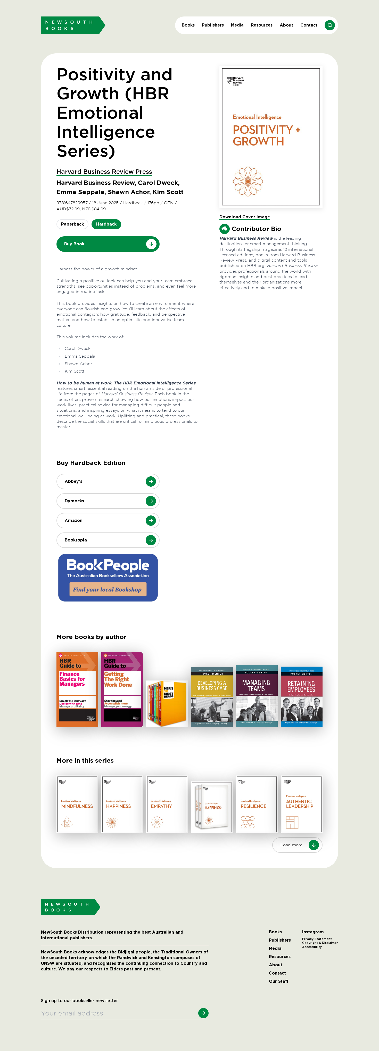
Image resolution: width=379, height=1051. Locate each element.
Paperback (72, 224)
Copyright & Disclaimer (320, 942)
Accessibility (312, 947)
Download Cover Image (244, 217)
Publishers (213, 25)
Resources (262, 25)
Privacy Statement (317, 939)
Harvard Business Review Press (104, 172)
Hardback (106, 224)
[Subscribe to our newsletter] (203, 1013)
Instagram (313, 932)
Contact (308, 25)
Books (188, 25)
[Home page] (73, 25)
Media (237, 25)
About (286, 25)
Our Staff (279, 981)
